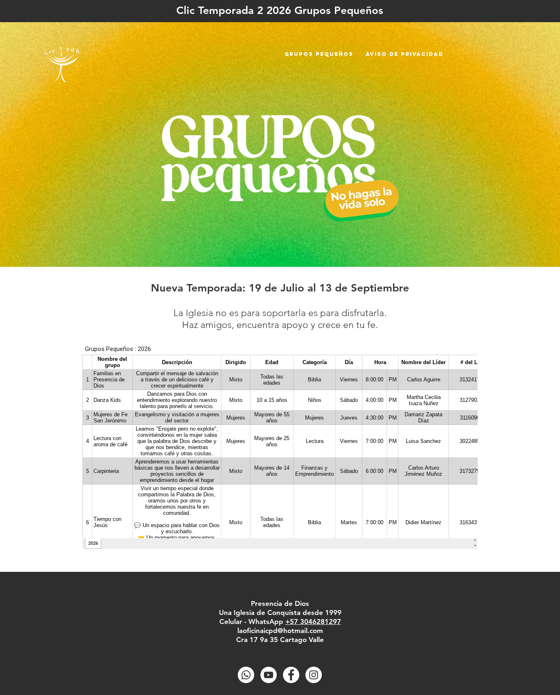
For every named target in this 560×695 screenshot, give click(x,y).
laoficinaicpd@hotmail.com (280, 630)
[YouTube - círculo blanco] (268, 675)
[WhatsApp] (246, 675)
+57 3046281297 (313, 621)
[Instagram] (313, 675)
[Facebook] (291, 675)
